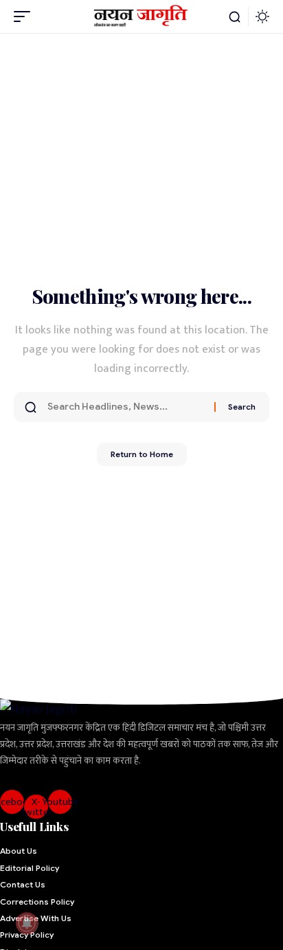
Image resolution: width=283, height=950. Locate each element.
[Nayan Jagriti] (142, 16)
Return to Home (142, 454)
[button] (25, 16)
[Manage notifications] (27, 923)
